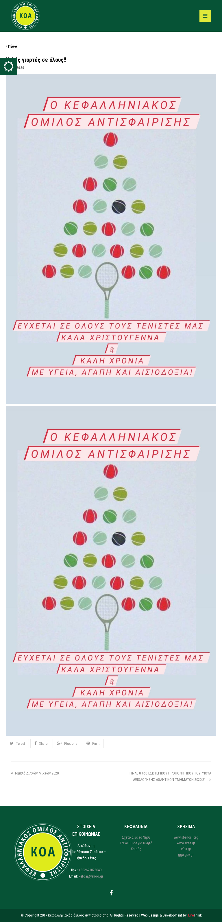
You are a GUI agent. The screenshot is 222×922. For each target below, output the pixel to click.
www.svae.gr (186, 843)
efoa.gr (186, 849)
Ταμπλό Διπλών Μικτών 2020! (37, 773)
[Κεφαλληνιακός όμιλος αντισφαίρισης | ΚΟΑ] (25, 15)
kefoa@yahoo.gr (91, 876)
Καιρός (136, 849)
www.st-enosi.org (186, 837)
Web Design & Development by (171, 915)
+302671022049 (90, 870)
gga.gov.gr (186, 855)
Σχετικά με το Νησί (136, 837)
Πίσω (12, 46)
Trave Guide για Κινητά (136, 843)
